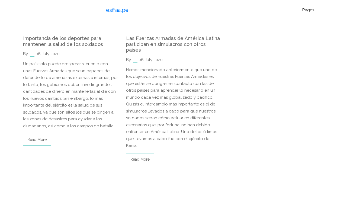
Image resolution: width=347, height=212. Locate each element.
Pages (308, 10)
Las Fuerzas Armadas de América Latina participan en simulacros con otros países (173, 44)
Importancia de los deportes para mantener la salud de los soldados (63, 41)
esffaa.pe (117, 10)
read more (37, 139)
